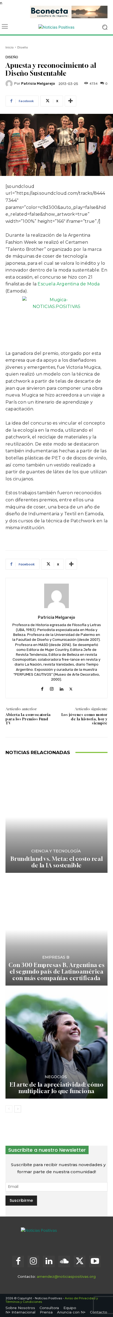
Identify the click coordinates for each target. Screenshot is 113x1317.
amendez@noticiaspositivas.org (66, 1276)
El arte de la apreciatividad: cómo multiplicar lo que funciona (56, 1088)
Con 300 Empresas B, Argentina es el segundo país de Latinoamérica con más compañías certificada (56, 971)
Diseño (22, 47)
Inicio (9, 47)
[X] (71, 688)
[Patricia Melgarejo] (9, 83)
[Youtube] (95, 1261)
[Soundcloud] (64, 1261)
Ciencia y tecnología (56, 851)
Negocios (56, 1077)
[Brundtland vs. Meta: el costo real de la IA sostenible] (56, 817)
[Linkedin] (61, 688)
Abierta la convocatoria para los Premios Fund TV (28, 718)
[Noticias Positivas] (56, 27)
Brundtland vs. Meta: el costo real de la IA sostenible (56, 862)
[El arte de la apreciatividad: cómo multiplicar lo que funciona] (56, 1042)
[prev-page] (8, 1108)
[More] (70, 101)
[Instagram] (52, 688)
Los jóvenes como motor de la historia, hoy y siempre (84, 718)
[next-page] (17, 1108)
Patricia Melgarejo (38, 83)
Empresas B (55, 957)
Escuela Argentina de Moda (69, 283)
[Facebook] (42, 688)
